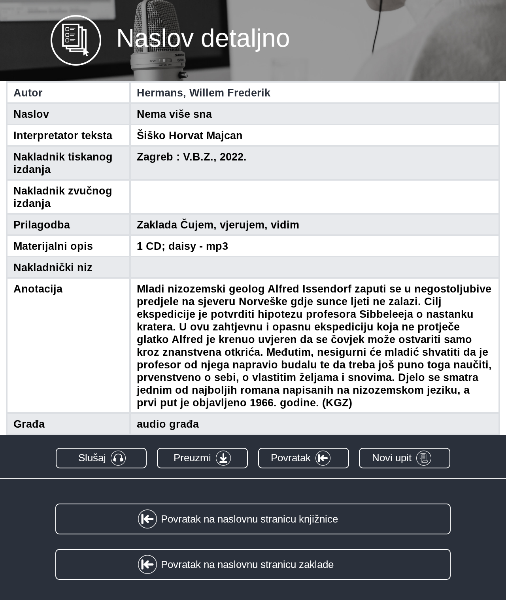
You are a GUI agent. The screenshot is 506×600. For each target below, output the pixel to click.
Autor (28, 93)
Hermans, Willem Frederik (203, 93)
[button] (101, 458)
